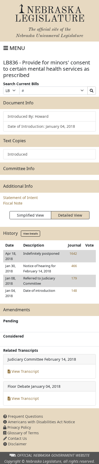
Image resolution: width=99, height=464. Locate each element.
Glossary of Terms (22, 432)
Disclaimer (17, 443)
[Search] (91, 90)
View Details (30, 233)
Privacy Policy (18, 427)
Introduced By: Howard (28, 116)
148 (74, 290)
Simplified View (30, 215)
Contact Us (17, 438)
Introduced (17, 154)
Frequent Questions (25, 416)
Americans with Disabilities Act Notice (41, 421)
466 (74, 265)
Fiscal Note (12, 203)
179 (74, 278)
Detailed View (70, 215)
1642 (73, 253)
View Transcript (25, 371)
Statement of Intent (20, 197)
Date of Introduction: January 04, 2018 (41, 126)
